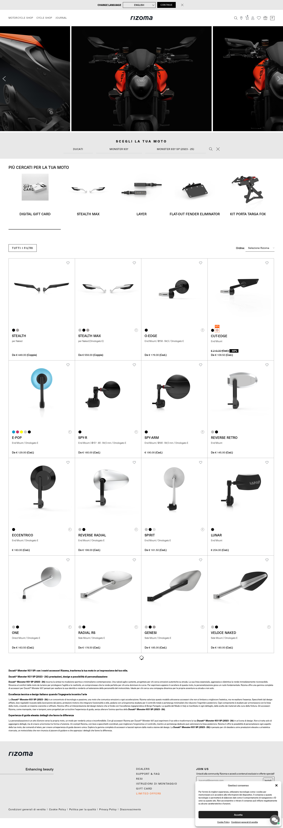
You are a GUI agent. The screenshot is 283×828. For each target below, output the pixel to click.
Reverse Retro (224, 437)
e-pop (17, 437)
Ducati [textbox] (78, 149)
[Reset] (218, 149)
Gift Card (144, 788)
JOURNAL (61, 18)
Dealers (143, 769)
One (15, 632)
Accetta (238, 814)
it (272, 18)
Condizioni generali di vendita (244, 822)
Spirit (150, 535)
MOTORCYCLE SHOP (21, 18)
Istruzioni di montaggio (156, 783)
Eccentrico (22, 535)
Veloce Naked (223, 632)
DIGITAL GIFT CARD (35, 214)
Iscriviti (268, 780)
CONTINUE (166, 5)
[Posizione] (241, 18)
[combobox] (78, 149)
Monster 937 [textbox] (119, 149)
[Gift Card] (265, 18)
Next (279, 79)
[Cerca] (235, 18)
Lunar (216, 535)
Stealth (19, 335)
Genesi (151, 632)
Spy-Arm (152, 437)
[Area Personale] (252, 18)
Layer (142, 214)
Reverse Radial (92, 535)
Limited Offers (148, 793)
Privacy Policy (108, 809)
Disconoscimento (130, 809)
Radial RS (86, 632)
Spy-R (82, 437)
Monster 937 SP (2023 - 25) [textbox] (175, 149)
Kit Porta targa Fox (248, 214)
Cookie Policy (223, 822)
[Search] (211, 149)
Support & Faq (148, 773)
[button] (276, 785)
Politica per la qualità (82, 809)
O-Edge (151, 335)
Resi (139, 778)
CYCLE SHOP (44, 18)
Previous (4, 79)
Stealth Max (88, 214)
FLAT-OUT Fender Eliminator (195, 214)
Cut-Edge (219, 336)
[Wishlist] (259, 18)
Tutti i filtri (22, 248)
